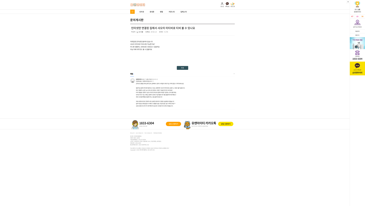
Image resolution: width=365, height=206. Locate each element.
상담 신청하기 (173, 124)
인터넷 (141, 11)
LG (357, 16)
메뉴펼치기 (132, 12)
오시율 (140, 32)
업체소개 (184, 11)
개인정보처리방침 (157, 133)
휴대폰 (152, 11)
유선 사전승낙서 (139, 133)
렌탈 (161, 11)
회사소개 (132, 133)
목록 (182, 68)
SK (362, 16)
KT (352, 16)
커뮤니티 (172, 11)
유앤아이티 (137, 4)
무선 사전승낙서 (148, 133)
